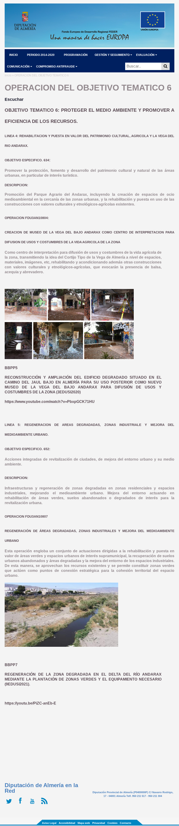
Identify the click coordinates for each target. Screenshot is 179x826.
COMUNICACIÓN (18, 66)
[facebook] (21, 804)
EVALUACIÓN (145, 55)
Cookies (112, 823)
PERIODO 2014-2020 (41, 55)
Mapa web (84, 823)
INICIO (13, 55)
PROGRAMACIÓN (76, 55)
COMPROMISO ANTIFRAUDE (55, 66)
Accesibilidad (67, 823)
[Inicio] (89, 46)
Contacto (125, 823)
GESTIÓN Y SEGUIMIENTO (112, 55)
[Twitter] (10, 804)
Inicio (8, 75)
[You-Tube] (33, 804)
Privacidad (98, 823)
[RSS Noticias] (45, 804)
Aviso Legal (49, 823)
